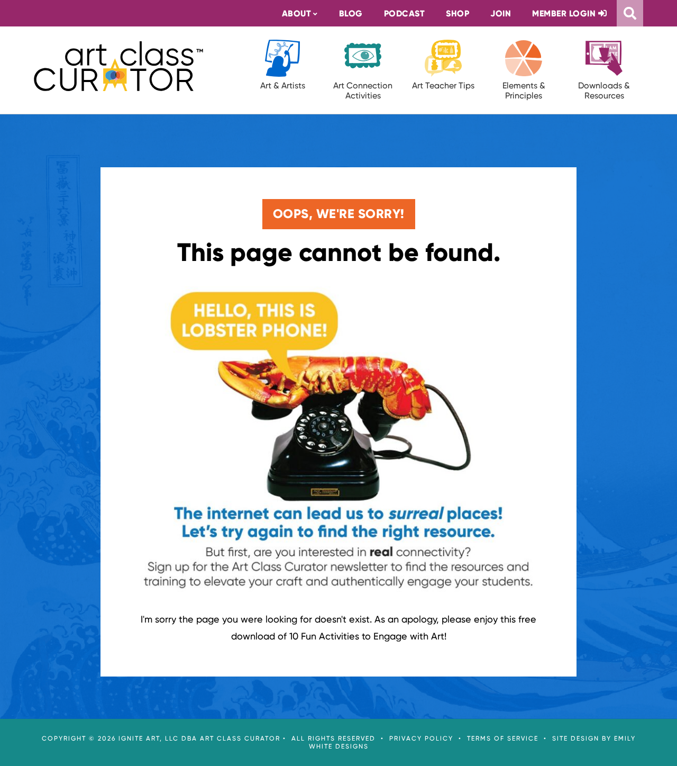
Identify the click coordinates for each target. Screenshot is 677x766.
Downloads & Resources (604, 90)
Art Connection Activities (362, 90)
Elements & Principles (523, 90)
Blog (351, 13)
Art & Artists (282, 85)
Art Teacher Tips (443, 85)
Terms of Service (502, 738)
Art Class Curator (118, 66)
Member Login (565, 13)
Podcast (404, 13)
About (297, 13)
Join (500, 13)
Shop (457, 13)
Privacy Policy (421, 738)
